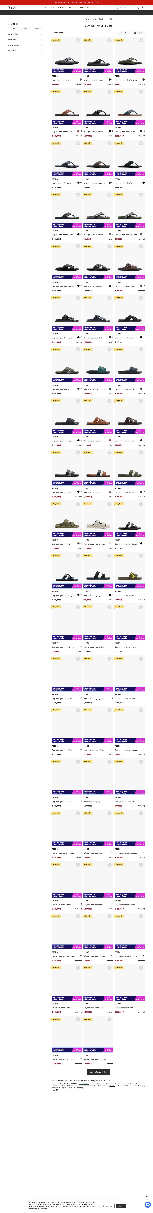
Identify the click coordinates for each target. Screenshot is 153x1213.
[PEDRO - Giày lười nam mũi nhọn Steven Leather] (67, 931)
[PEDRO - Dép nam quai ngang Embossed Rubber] (130, 570)
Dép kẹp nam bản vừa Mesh (94, 235)
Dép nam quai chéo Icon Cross (127, 338)
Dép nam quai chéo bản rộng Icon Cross (68, 286)
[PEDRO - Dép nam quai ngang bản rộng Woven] (98, 415)
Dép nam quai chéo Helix (124, 286)
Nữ (46, 7)
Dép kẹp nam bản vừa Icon (62, 183)
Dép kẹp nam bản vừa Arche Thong (129, 80)
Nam (53, 7)
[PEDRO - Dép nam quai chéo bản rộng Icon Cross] (67, 261)
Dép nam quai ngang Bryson (63, 544)
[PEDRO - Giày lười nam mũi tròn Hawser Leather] (98, 1034)
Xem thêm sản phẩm (98, 1072)
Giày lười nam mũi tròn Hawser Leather (98, 1059)
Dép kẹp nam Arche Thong (62, 80)
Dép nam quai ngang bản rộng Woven (98, 441)
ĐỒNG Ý (121, 1206)
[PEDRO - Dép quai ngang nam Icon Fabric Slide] (130, 776)
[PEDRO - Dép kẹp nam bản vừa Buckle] (67, 106)
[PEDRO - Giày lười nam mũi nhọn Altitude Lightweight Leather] (98, 828)
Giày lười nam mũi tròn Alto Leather (97, 1008)
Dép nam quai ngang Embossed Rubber (130, 595)
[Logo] (12, 7)
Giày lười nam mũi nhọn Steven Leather (67, 956)
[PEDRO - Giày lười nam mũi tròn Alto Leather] (98, 982)
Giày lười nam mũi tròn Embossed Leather (131, 1008)
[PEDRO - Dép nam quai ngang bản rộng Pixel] (98, 364)
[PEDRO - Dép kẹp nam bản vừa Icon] (67, 158)
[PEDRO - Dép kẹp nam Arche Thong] (67, 55)
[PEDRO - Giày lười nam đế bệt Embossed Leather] (67, 828)
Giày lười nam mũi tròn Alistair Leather (98, 956)
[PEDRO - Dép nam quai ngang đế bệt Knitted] (98, 570)
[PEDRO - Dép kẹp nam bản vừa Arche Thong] (130, 55)
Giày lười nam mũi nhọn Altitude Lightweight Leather (104, 853)
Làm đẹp (72, 7)
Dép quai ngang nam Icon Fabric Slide (130, 801)
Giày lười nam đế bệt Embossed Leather (67, 853)
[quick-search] (148, 1196)
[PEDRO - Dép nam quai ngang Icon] (67, 673)
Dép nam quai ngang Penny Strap (65, 801)
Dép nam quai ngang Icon (62, 698)
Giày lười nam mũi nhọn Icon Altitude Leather (101, 904)
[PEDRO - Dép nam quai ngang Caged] (130, 518)
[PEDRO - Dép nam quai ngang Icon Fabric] (98, 724)
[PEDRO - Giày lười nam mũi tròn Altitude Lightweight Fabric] (67, 982)
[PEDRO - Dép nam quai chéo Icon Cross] (130, 312)
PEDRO (55, 76)
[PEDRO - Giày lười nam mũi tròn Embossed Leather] (130, 982)
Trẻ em (61, 7)
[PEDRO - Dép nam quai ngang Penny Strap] (67, 776)
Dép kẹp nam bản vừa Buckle (63, 132)
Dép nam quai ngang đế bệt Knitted (97, 595)
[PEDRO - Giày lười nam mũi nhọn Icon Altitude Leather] (98, 879)
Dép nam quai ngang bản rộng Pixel (97, 389)
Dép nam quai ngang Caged (126, 544)
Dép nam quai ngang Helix (93, 647)
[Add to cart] (78, 40)
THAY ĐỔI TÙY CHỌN (105, 1206)
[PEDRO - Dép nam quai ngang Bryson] (67, 518)
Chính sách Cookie (60, 1206)
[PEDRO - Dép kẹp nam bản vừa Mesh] (98, 209)
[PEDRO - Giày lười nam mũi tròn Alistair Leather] (98, 931)
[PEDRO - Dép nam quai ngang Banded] (67, 467)
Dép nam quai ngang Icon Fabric (96, 750)
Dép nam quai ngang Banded (63, 492)
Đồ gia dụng (85, 7)
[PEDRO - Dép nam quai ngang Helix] (98, 621)
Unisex (37, 28)
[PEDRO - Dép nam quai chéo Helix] (130, 261)
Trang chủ (89, 19)
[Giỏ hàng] (143, 7)
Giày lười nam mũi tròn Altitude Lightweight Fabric (72, 1008)
